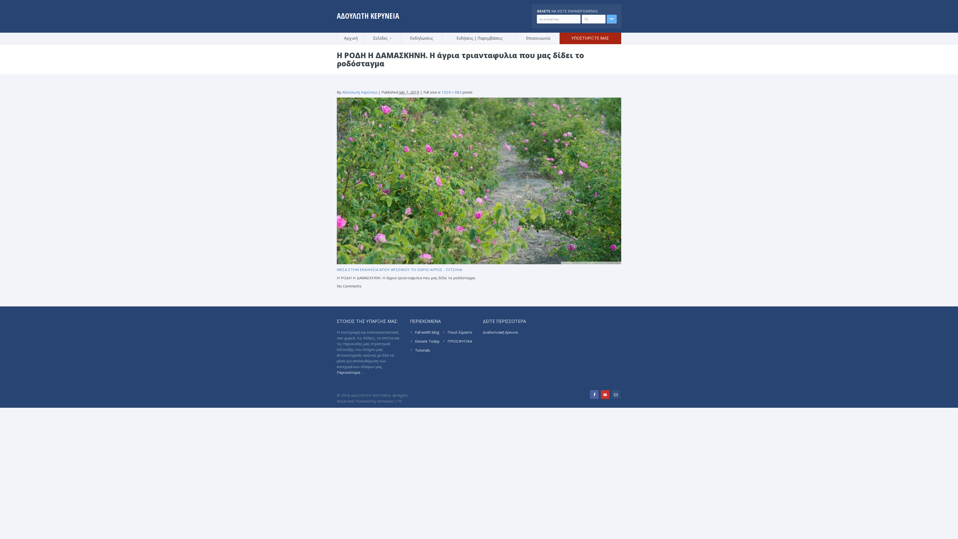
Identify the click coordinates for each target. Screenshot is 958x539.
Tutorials (422, 350)
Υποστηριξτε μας (590, 38)
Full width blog (427, 332)
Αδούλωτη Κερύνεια (359, 92)
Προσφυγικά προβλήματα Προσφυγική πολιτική (389, 43)
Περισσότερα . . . (351, 372)
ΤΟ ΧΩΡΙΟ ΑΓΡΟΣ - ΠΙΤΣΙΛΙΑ (436, 269)
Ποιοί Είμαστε (460, 332)
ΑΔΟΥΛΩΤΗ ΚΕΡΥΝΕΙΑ (368, 16)
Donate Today (427, 341)
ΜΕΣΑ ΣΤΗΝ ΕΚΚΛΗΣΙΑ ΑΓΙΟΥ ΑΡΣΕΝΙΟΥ (373, 269)
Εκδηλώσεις (421, 38)
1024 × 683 (452, 92)
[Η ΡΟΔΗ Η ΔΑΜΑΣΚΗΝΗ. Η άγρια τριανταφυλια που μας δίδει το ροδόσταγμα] (479, 180)
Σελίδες (380, 38)
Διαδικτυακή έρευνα (500, 332)
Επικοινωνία (538, 38)
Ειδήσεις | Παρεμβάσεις (480, 38)
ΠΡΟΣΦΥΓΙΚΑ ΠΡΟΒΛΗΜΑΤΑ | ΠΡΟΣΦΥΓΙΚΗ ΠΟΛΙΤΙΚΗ (461, 341)
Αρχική (351, 38)
